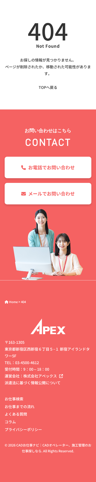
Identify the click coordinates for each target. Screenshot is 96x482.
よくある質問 (16, 414)
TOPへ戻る (48, 87)
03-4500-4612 (27, 362)
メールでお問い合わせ (51, 193)
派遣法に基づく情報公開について (33, 382)
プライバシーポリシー (23, 429)
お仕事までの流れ (19, 406)
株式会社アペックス (40, 376)
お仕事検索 (14, 399)
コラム (10, 421)
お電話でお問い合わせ (51, 167)
